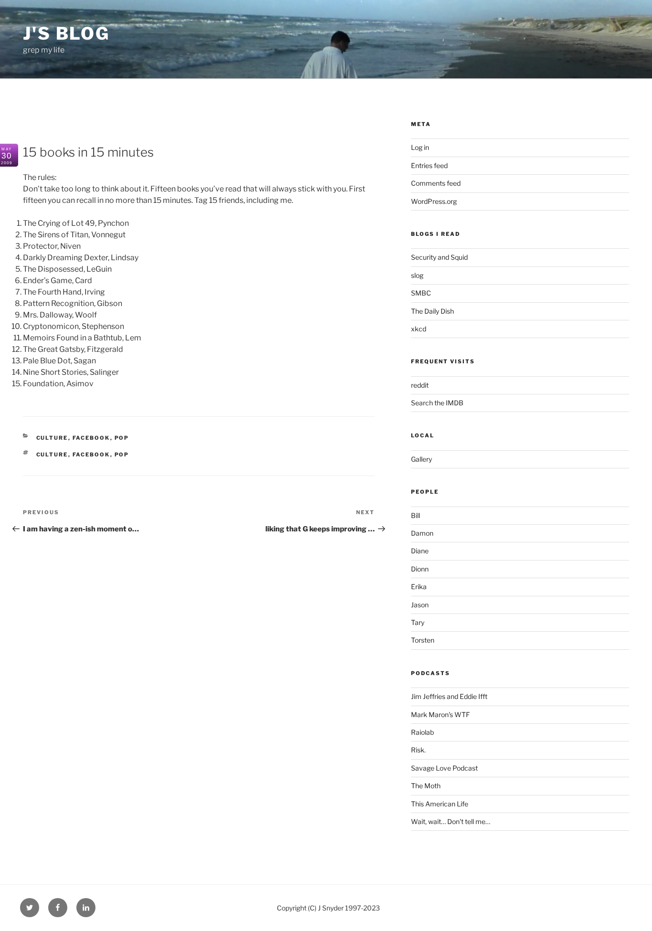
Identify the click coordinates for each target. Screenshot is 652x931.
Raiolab (422, 732)
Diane (420, 551)
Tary (417, 622)
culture (52, 454)
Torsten (422, 640)
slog (417, 275)
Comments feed (436, 183)
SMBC (421, 293)
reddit (420, 385)
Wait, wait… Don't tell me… (450, 821)
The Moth (426, 786)
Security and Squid (439, 257)
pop (122, 437)
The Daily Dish (432, 311)
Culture (52, 437)
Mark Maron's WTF (440, 714)
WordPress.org (434, 201)
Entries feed (429, 165)
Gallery (421, 459)
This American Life (439, 804)
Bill (415, 515)
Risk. (418, 750)
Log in (420, 147)
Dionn (420, 569)
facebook (91, 437)
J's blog (66, 33)
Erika (419, 586)
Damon (422, 533)
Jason (420, 605)
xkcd (418, 329)
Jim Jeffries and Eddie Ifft (449, 696)
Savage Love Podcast (444, 768)
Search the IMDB (437, 403)
